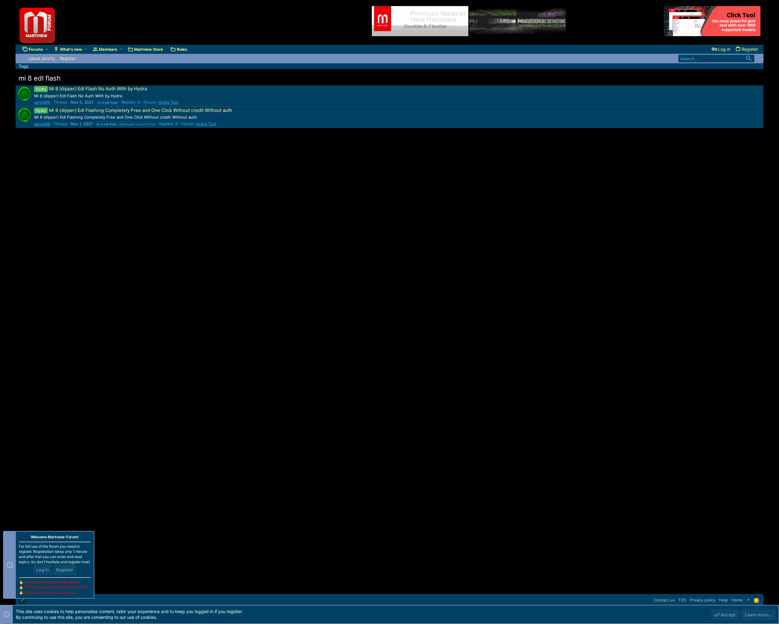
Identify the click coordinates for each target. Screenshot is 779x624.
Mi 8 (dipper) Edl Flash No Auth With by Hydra (91, 89)
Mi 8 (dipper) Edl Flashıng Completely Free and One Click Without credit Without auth (134, 110)
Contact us (664, 600)
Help (723, 600)
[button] (47, 49)
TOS (682, 600)
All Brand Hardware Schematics (50, 592)
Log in (42, 569)
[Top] (748, 600)
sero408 (42, 102)
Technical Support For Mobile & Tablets (56, 587)
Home (737, 600)
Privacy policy (702, 600)
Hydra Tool (168, 102)
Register (64, 569)
